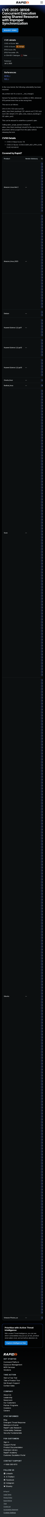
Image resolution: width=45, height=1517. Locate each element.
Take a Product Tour (12, 1380)
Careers (7, 1411)
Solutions (7, 1370)
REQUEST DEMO (10, 30)
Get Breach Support (12, 1383)
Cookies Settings (10, 1513)
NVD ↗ (6, 79)
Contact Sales (9, 1386)
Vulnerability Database (12, 1430)
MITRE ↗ (7, 76)
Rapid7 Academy (10, 1453)
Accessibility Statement (11, 1509)
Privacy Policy (8, 1497)
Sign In (6, 1442)
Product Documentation (13, 1447)
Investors (7, 1408)
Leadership (8, 1397)
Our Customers (10, 1403)
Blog (5, 1420)
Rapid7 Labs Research (12, 1428)
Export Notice (8, 1500)
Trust (5, 1503)
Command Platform (11, 1362)
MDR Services (9, 1367)
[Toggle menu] (41, 2)
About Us (7, 1395)
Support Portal (9, 1445)
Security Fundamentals (13, 1433)
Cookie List (7, 1506)
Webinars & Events (11, 1425)
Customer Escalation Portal (14, 1455)
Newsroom (8, 1400)
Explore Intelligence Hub (16, 1343)
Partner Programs (11, 1405)
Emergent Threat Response (14, 1422)
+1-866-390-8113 (10, 1464)
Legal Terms (7, 1494)
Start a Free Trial (10, 1378)
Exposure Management (13, 1365)
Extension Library (10, 1450)
